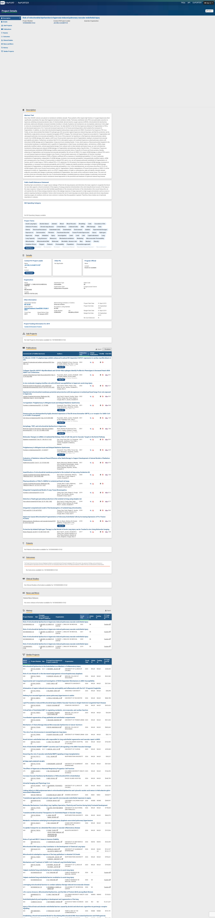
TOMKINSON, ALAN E (54, 842)
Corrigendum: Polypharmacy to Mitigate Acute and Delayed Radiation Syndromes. (51, 403)
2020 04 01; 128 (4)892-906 (36, 475)
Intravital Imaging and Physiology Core (36, 783)
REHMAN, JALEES (53, 669)
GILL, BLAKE (52, 756)
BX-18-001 (27, 304)
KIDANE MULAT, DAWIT (55, 795)
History (5, 47)
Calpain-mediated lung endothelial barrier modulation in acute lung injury (48, 870)
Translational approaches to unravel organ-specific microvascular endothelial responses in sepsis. (57, 798)
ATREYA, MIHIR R (53, 800)
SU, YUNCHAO (52, 872)
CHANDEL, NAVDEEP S (55, 859)
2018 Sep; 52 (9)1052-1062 (37, 501)
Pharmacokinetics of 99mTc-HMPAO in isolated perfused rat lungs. (46, 481)
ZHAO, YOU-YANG (53, 742)
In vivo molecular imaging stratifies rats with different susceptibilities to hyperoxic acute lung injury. (58, 383)
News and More (8, 44)
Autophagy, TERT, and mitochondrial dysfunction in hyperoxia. (44, 426)
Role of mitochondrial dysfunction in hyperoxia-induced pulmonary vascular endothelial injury (55, 622)
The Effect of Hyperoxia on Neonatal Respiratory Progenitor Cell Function (48, 768)
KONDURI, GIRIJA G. (54, 676)
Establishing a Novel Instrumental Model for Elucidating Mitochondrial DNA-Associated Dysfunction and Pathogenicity (64, 916)
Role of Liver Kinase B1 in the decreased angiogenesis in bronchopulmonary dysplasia (52, 673)
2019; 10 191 (33, 492)
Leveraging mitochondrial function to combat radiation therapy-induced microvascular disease (56, 885)
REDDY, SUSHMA (53, 705)
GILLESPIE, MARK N (54, 851)
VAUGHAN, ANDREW (54, 720)
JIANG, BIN (51, 815)
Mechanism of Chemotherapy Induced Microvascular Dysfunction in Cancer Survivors (52, 725)
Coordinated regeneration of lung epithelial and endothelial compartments (49, 717)
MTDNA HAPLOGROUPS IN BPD (34, 761)
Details (5, 22)
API (189, 2)
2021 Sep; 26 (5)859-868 (38, 418)
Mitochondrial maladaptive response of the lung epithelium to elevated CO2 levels (51, 854)
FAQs (183, 2)
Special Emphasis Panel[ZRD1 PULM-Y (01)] (36, 309)
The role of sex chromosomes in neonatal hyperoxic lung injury (45, 732)
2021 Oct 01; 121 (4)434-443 (36, 462)
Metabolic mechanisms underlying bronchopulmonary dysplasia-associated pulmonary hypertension (58, 820)
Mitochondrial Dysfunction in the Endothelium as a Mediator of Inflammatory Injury (52, 666)
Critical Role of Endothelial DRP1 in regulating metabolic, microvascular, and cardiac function (55, 710)
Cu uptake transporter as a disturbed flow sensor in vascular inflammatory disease (51, 828)
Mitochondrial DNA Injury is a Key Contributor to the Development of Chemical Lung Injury (54, 846)
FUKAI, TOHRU (52, 830)
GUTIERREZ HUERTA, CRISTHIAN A (53, 713)
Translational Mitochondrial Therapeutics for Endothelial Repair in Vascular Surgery (52, 813)
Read (29, 248)
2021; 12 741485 (35, 405)
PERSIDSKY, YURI (53, 911)
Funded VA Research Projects (33, 326)
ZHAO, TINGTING (53, 894)
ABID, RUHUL (52, 778)
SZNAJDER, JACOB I (54, 857)
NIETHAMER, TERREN (54, 902)
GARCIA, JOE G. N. (53, 749)
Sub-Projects (8, 25)
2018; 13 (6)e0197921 (32, 510)
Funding (106, 624)
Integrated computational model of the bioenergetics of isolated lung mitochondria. (52, 508)
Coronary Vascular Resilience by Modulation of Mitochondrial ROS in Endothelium (51, 776)
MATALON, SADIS (53, 849)
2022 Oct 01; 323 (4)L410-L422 (38, 386)
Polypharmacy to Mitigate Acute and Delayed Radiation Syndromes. (46, 447)
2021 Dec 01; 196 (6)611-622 (37, 439)
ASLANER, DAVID (53, 691)
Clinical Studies (8, 40)
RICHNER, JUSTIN (53, 867)
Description (6, 18)
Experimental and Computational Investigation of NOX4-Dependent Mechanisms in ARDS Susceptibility (58, 681)
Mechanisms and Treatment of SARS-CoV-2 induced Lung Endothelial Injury (49, 862)
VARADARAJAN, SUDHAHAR (52, 835)
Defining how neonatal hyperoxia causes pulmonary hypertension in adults (48, 695)
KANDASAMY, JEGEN (54, 764)
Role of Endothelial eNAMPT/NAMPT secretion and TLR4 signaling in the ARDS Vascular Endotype (57, 747)
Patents (5, 33)
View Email (29, 273)
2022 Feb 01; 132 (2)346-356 (36, 397)
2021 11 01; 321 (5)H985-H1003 (38, 429)
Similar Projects (9, 51)
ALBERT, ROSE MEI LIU (55, 734)
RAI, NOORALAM (53, 771)
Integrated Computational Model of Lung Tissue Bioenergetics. (45, 490)
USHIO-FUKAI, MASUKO (55, 832)
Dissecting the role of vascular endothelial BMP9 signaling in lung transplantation (51, 754)
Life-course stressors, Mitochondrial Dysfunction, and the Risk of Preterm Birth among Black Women (58, 892)
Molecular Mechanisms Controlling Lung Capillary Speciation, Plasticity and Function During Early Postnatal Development (65, 805)
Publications (7, 29)
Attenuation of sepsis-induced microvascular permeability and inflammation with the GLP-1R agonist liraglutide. (62, 688)
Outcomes (6, 36)
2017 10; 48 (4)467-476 (36, 532)
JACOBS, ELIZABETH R (31, 265)
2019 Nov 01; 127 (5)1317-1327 (36, 484)
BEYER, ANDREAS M (54, 727)
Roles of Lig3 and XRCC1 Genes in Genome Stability (41, 839)
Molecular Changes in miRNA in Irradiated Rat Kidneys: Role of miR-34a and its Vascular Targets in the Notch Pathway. (64, 437)
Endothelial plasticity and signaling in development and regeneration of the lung (51, 899)
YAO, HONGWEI (52, 823)
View (61, 367)
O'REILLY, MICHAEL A (54, 698)
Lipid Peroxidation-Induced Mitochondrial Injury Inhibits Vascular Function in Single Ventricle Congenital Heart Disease (64, 703)
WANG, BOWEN (53, 817)
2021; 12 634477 (35, 450)
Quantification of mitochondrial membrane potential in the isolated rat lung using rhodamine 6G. (56, 472)
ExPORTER (197, 2)
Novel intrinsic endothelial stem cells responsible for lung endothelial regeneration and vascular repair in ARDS (61, 739)
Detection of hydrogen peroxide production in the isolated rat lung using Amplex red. (52, 499)
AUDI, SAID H (52, 683)
